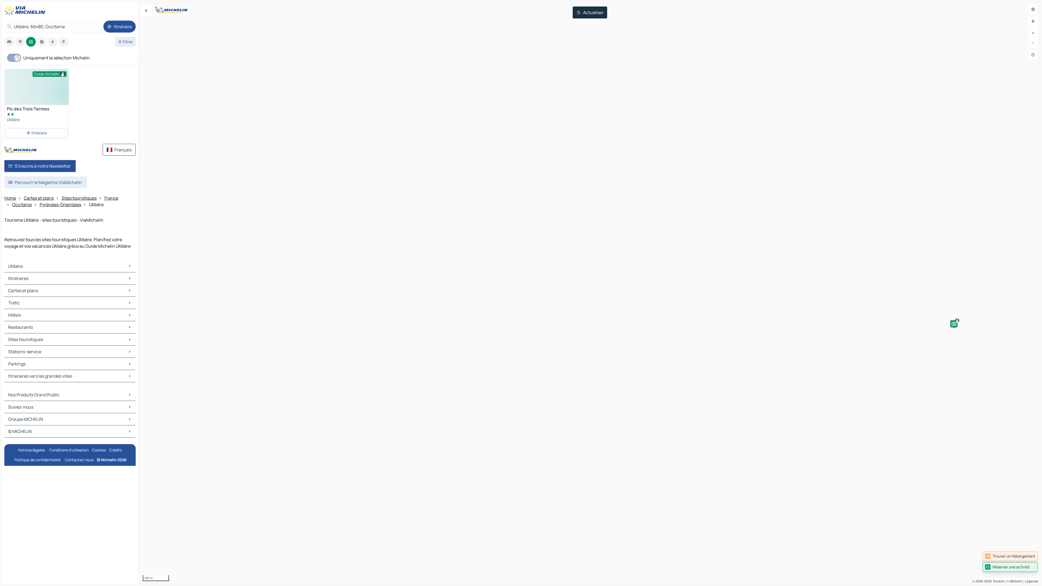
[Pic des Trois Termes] (37, 93)
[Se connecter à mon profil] (1033, 9)
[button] (953, 323)
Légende (1031, 581)
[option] (9, 42)
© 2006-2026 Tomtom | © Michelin (997, 581)
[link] (1010, 556)
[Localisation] (1033, 55)
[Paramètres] (1033, 21)
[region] (590, 293)
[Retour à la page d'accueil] (26, 10)
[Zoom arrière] (1033, 43)
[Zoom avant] (1033, 33)
